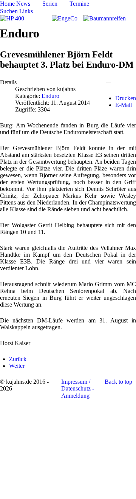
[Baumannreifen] (104, 18)
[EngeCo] (64, 18)
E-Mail (123, 105)
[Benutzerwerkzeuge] (108, 82)
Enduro (50, 96)
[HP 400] (12, 18)
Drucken (125, 98)
